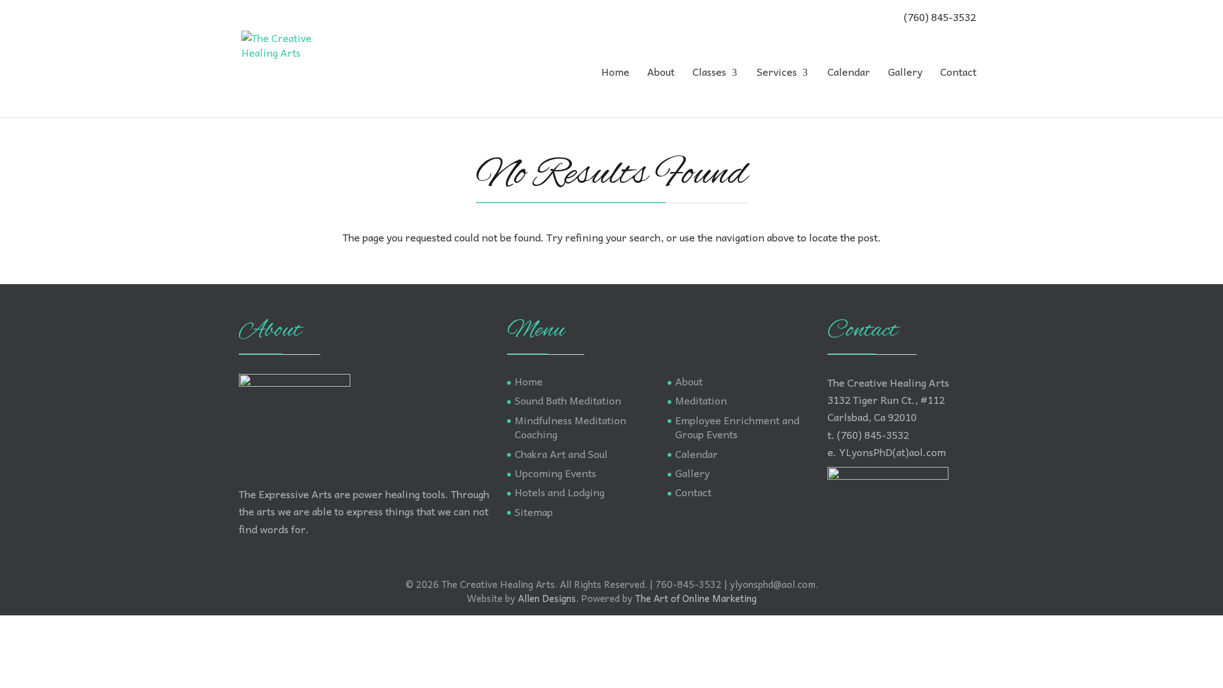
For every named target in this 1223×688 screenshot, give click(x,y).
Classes (709, 73)
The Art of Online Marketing (696, 598)
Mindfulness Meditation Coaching (570, 427)
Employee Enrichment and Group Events (737, 427)
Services (777, 73)
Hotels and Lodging (559, 492)
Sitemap (534, 511)
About (661, 73)
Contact (958, 73)
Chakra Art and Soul (561, 453)
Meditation (701, 400)
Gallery (905, 73)
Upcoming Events (555, 472)
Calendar (848, 73)
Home (615, 73)
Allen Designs (547, 598)
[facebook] (248, 15)
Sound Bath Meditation (568, 400)
